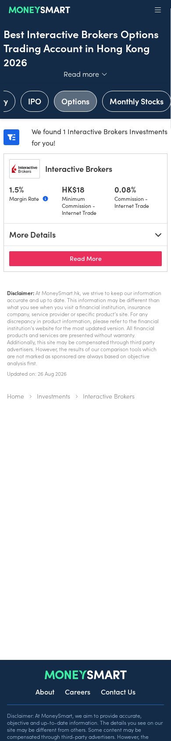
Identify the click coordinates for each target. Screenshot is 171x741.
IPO (34, 101)
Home (15, 396)
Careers (77, 691)
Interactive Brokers (78, 168)
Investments (53, 396)
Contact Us (118, 691)
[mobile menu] (157, 10)
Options (75, 101)
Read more (86, 73)
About (45, 691)
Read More (116, 258)
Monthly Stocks (137, 101)
